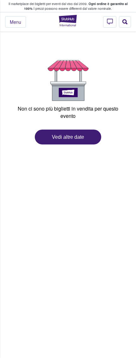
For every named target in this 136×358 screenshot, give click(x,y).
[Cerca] (125, 22)
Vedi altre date (68, 137)
